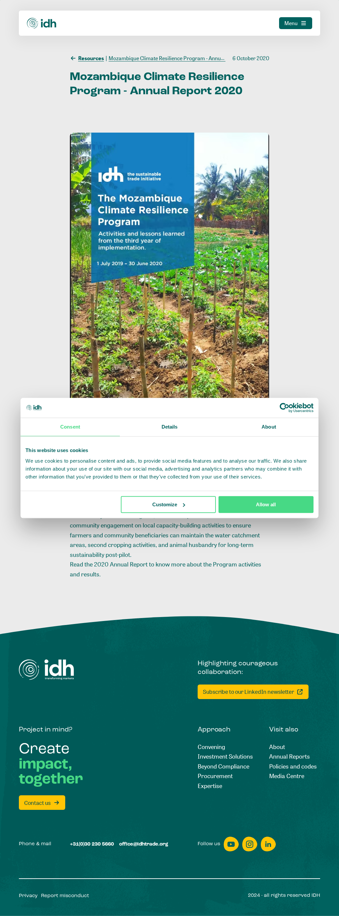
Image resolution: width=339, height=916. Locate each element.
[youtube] (231, 844)
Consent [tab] (70, 427)
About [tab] (269, 427)
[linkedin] (268, 844)
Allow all (266, 504)
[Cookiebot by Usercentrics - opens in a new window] (285, 408)
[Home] (42, 23)
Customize (164, 504)
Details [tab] (170, 427)
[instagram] (250, 844)
